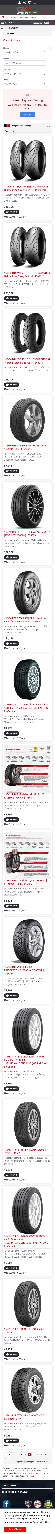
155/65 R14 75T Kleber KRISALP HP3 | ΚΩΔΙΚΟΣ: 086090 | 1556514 (24, 796)
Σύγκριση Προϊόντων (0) (21, 126)
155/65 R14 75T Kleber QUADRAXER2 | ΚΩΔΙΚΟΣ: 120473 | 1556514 (25, 882)
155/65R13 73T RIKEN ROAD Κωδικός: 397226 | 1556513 (25, 1151)
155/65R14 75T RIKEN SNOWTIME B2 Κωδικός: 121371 (25, 1417)
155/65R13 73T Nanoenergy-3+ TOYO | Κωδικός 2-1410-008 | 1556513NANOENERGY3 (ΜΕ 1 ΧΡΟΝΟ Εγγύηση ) (25, 1061)
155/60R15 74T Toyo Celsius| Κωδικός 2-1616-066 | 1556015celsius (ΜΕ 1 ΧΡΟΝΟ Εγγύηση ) (26, 708)
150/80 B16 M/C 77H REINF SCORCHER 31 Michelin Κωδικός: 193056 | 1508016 (27, 361)
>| (10, 1458)
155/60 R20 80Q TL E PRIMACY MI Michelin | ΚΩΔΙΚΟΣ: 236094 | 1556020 (27, 534)
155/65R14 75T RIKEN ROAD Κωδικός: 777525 (25, 1331)
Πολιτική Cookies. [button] (41, 1522)
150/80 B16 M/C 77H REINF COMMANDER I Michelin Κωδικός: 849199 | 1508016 (27, 275)
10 (46, 1454)
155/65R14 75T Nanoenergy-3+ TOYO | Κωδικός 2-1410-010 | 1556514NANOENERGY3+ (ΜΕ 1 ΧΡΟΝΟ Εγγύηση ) (26, 1241)
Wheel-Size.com (11, 40)
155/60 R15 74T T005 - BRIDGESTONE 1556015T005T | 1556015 (25, 447)
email (8, 1476)
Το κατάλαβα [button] (15, 1529)
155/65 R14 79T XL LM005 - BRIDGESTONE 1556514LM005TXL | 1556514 (24, 970)
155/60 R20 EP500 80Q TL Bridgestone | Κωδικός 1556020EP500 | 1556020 (25, 620)
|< (6, 1454)
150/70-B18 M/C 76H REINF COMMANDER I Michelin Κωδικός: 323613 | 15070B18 (27, 188)
